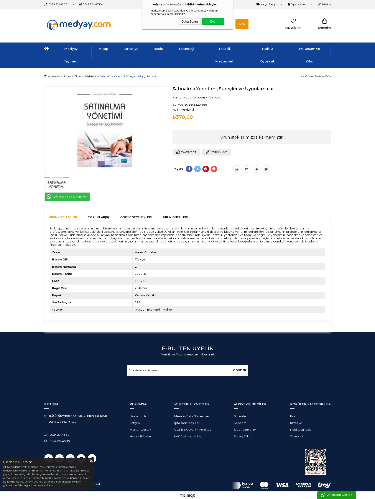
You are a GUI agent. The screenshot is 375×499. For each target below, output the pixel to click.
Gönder (239, 370)
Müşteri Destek (140, 429)
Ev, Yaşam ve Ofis (309, 55)
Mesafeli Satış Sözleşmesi (192, 416)
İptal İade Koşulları (187, 423)
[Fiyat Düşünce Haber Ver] (256, 169)
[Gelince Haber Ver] (266, 169)
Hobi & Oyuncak (267, 55)
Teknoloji (186, 49)
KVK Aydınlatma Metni (189, 436)
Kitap (103, 49)
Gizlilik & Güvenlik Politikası (192, 429)
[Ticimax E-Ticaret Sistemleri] (187, 496)
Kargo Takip (268, 4)
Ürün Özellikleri (63, 217)
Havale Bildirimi (140, 436)
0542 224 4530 (92, 4)
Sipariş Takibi (243, 436)
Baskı (158, 49)
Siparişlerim (298, 4)
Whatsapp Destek (339, 494)
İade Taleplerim (245, 429)
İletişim (326, 4)
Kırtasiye (130, 49)
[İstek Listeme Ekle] (237, 169)
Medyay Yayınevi (71, 55)
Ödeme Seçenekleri (136, 217)
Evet (213, 21)
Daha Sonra (189, 21)
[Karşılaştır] (246, 169)
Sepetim (240, 423)
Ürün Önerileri (175, 217)
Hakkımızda (138, 416)
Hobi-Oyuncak (300, 429)
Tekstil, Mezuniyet (224, 55)
